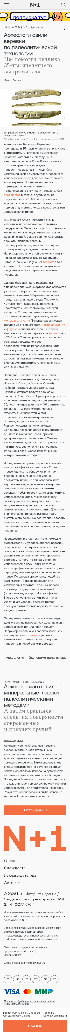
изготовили (32, 635)
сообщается (12, 195)
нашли (53, 333)
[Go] (6, 4)
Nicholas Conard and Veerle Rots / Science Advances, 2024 (34, 139)
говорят (48, 262)
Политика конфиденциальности (55, 1014)
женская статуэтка (17, 320)
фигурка (12, 329)
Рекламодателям (20, 875)
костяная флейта (53, 324)
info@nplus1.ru (36, 962)
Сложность (15, 868)
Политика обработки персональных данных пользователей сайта (29, 1002)
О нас (9, 860)
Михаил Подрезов (13, 80)
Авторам (12, 882)
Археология (15, 657)
